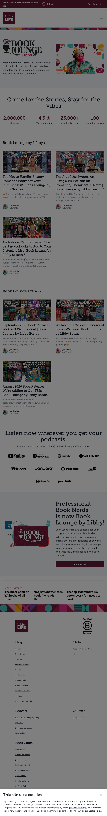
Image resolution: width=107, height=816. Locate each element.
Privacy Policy (74, 801)
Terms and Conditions (52, 801)
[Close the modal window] (101, 795)
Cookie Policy (95, 810)
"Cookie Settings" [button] (78, 807)
